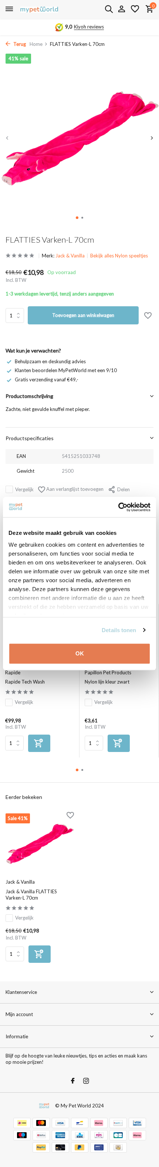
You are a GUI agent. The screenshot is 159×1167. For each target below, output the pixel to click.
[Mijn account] (121, 9)
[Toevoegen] (39, 743)
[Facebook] (73, 1081)
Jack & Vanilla (70, 256)
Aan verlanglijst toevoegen (74, 489)
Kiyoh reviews (89, 27)
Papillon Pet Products (108, 672)
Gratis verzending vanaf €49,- (46, 379)
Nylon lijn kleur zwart (107, 682)
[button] (77, 217)
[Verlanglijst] (135, 9)
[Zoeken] (108, 9)
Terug (19, 44)
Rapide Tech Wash (25, 682)
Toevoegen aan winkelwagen (83, 315)
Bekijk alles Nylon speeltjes (119, 256)
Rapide (12, 672)
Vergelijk (24, 489)
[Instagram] (86, 1081)
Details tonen (119, 630)
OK (79, 653)
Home (36, 44)
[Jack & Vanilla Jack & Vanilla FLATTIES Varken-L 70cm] (40, 844)
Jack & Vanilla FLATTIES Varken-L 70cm (31, 894)
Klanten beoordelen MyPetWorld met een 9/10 (66, 370)
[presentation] (7, 138)
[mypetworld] (39, 9)
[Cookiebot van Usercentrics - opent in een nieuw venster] (118, 507)
